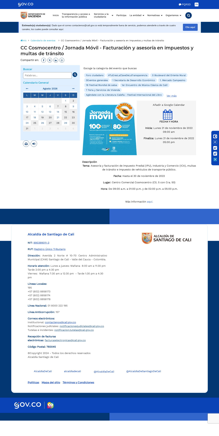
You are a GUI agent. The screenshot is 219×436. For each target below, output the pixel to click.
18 (35, 117)
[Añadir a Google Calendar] (169, 117)
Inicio (56, 15)
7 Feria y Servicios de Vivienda (103, 90)
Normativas (153, 15)
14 (58, 111)
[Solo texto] (215, 142)
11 (35, 111)
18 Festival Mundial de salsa (101, 85)
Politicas (33, 382)
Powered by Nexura (207, 419)
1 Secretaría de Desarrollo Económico (134, 80)
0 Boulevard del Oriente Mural (169, 75)
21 (58, 117)
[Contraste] (215, 136)
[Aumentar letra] (215, 154)
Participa (121, 15)
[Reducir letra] (215, 148)
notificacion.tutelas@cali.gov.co (74, 330)
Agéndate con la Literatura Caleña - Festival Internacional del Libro (124, 95)
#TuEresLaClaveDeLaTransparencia (127, 75)
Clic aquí (190, 27)
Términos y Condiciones (78, 382)
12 (42, 111)
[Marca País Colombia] (50, 405)
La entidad (135, 15)
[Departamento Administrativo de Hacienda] (33, 15)
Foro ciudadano (95, 75)
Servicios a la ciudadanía (101, 15)
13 (50, 111)
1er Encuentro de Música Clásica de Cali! (145, 85)
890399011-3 (41, 242)
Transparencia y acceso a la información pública (76, 15)
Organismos (172, 15)
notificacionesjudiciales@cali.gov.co (82, 326)
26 (42, 122)
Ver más (172, 95)
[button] (188, 15)
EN (196, 4)
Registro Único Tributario (50, 249)
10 (27, 111)
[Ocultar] (215, 159)
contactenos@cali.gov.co (60, 322)
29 (65, 122)
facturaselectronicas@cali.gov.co (65, 340)
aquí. (150, 201)
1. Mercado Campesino (172, 80)
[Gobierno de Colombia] (29, 4)
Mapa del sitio (51, 382)
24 (27, 122)
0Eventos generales (97, 80)
